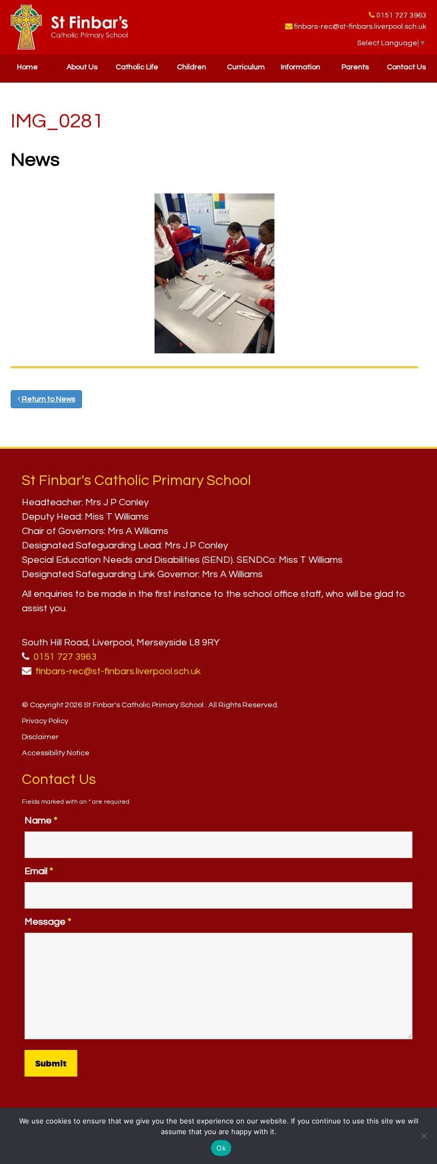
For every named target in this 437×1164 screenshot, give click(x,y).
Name (41, 820)
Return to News (47, 399)
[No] (423, 1135)
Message (48, 922)
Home (27, 67)
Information (300, 67)
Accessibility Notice (56, 753)
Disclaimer (40, 737)
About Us (82, 67)
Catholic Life (137, 67)
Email (39, 871)
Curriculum (246, 67)
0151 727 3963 (401, 15)
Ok (221, 1148)
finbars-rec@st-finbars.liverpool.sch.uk (360, 26)
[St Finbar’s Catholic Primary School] (69, 27)
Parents (355, 67)
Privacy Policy (45, 721)
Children (191, 67)
